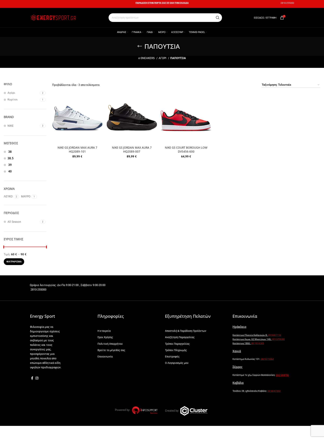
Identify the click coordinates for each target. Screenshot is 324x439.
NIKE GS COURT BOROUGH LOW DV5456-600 (186, 149)
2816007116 (274, 335)
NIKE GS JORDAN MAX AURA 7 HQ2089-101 (77, 149)
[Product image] (77, 118)
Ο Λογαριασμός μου (176, 362)
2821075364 (267, 359)
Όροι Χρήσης (105, 337)
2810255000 (278, 339)
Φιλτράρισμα (14, 261)
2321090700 (282, 375)
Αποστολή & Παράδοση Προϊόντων (185, 330)
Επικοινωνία (105, 356)
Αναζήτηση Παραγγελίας (180, 337)
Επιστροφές (172, 356)
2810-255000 (287, 3)
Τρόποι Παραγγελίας (177, 343)
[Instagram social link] (37, 378)
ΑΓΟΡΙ (163, 58)
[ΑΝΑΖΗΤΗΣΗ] (217, 17)
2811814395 (257, 343)
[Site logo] (53, 17)
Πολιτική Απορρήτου (110, 343)
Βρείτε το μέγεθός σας (111, 350)
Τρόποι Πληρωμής (176, 350)
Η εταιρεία (104, 330)
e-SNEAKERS (146, 58)
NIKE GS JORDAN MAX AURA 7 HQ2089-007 (132, 149)
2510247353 (273, 391)
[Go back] (139, 46)
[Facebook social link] (32, 378)
